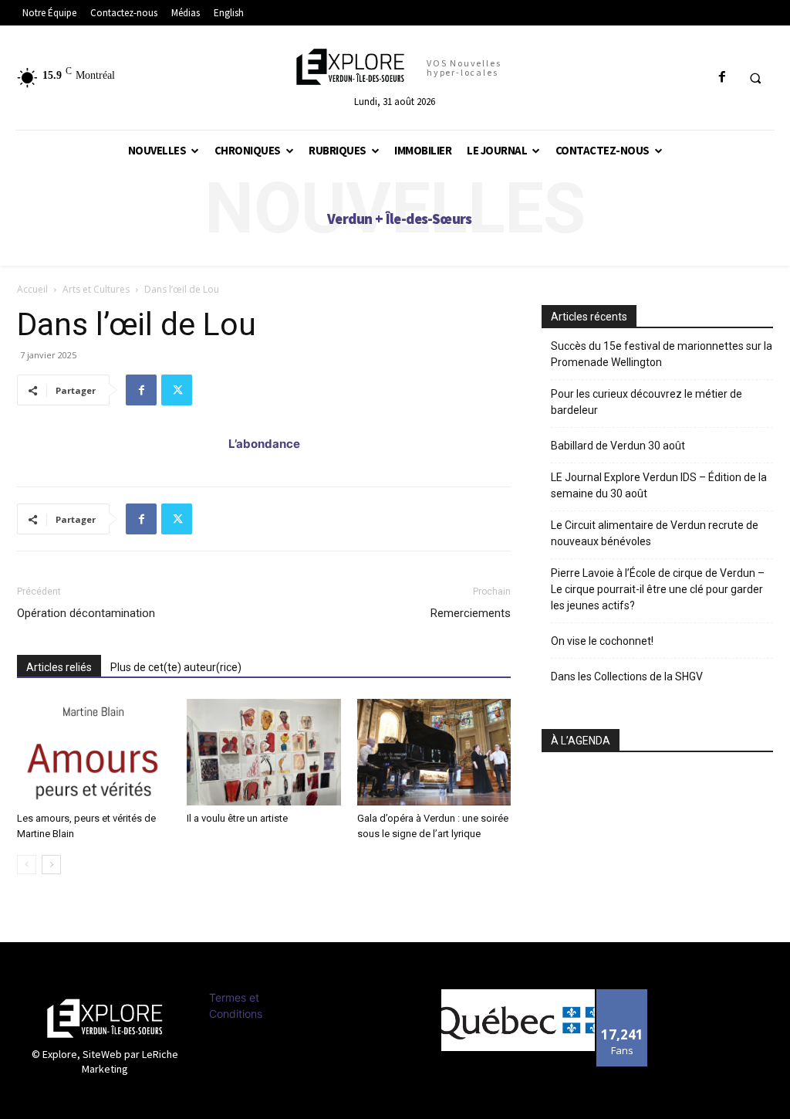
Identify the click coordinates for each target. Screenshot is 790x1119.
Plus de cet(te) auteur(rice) (175, 667)
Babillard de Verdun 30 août (618, 445)
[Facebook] (141, 390)
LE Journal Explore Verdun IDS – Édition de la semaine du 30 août (659, 485)
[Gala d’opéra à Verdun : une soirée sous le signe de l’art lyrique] (434, 752)
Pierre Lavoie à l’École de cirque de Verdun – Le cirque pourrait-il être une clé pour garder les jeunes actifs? (658, 589)
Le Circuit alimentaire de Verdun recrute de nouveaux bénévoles (654, 533)
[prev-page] (26, 864)
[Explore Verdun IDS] (104, 1018)
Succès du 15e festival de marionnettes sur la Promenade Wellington (661, 354)
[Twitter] (176, 390)
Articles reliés (59, 667)
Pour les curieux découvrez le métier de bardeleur (646, 402)
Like (622, 995)
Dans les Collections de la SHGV (627, 676)
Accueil (32, 289)
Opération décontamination (86, 613)
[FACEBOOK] (721, 77)
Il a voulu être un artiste (237, 818)
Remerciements (470, 613)
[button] (755, 78)
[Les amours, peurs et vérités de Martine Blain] (93, 752)
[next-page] (51, 864)
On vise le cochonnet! (602, 641)
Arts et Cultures (96, 289)
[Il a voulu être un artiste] (263, 752)
